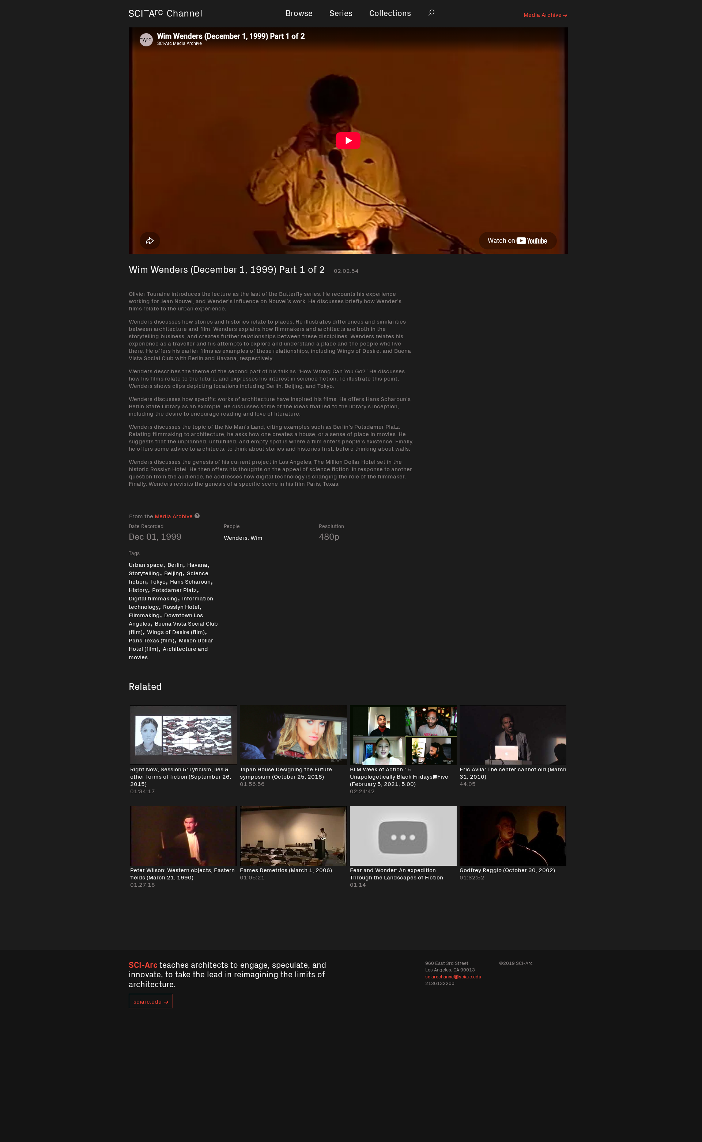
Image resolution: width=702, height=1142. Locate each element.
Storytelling (144, 573)
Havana (197, 564)
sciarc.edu (147, 1001)
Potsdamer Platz (174, 589)
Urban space (146, 564)
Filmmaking (144, 615)
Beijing (173, 573)
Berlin (175, 564)
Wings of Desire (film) (176, 631)
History (138, 589)
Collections (390, 12)
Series (340, 12)
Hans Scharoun (190, 581)
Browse (299, 12)
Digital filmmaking (153, 598)
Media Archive (543, 14)
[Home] (165, 23)
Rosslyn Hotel (181, 606)
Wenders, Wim (243, 537)
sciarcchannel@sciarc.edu (453, 976)
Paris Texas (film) (151, 640)
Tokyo (158, 581)
